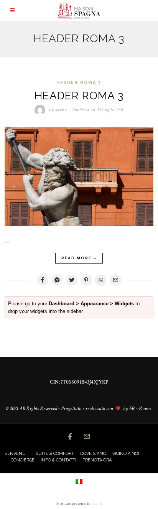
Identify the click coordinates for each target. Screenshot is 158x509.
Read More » (79, 258)
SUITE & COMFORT (55, 453)
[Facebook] (42, 280)
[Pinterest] (86, 280)
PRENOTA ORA (97, 460)
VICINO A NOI (125, 453)
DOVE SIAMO (93, 453)
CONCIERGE (23, 460)
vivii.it (96, 503)
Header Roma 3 (78, 82)
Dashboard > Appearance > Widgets (91, 303)
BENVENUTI (17, 453)
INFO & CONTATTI (58, 460)
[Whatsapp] (101, 280)
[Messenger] (57, 280)
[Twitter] (71, 280)
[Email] (115, 280)
